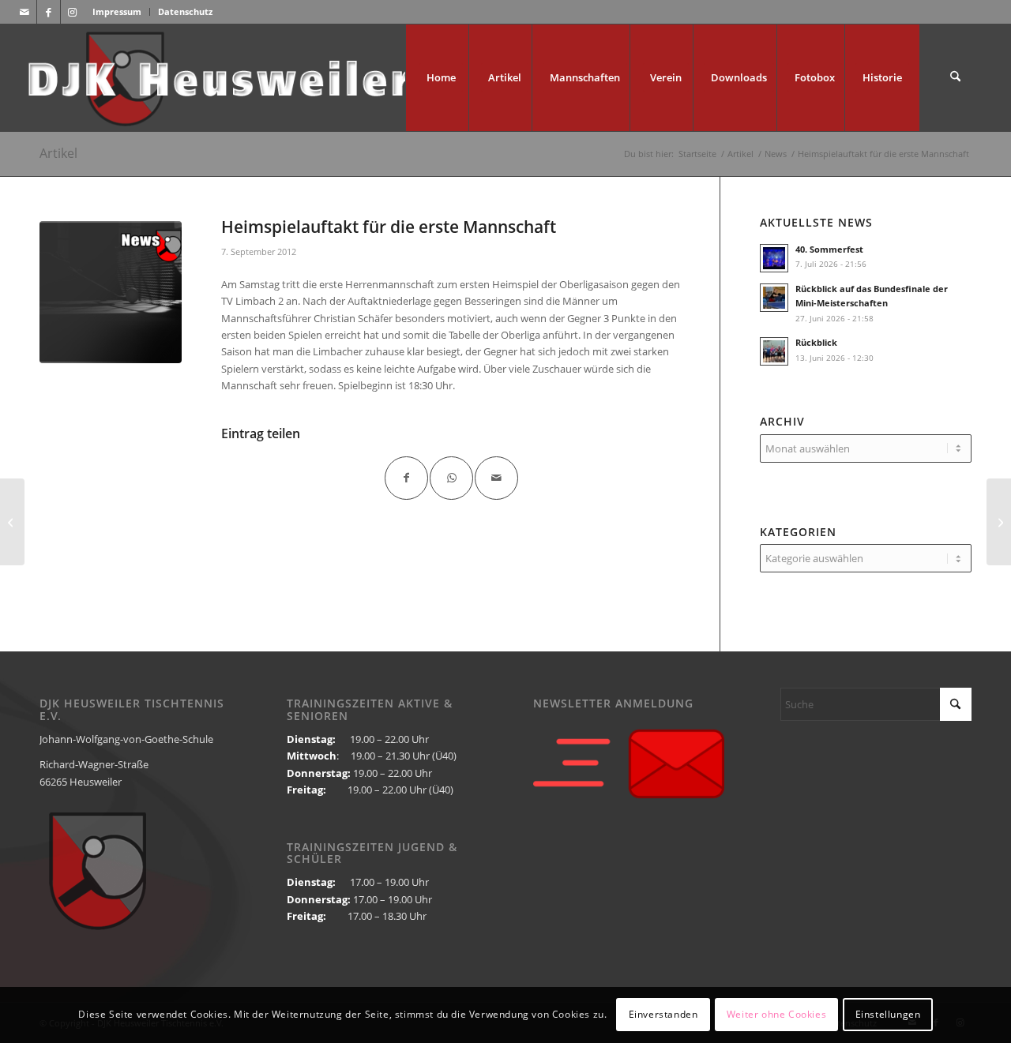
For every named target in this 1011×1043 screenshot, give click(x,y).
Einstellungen (888, 1015)
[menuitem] (117, 12)
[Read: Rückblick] (774, 351)
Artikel (58, 153)
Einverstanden (663, 1015)
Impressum (116, 11)
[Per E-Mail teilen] (496, 478)
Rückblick (816, 342)
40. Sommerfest (829, 249)
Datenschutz (185, 11)
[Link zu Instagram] (73, 12)
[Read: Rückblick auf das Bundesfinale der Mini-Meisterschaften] (774, 297)
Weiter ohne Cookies (776, 1015)
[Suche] (954, 77)
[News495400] (110, 292)
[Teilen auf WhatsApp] (451, 478)
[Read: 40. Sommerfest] (774, 258)
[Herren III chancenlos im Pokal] (12, 521)
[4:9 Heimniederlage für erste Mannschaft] (999, 521)
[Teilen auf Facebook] (406, 478)
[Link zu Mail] (24, 12)
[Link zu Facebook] (48, 12)
